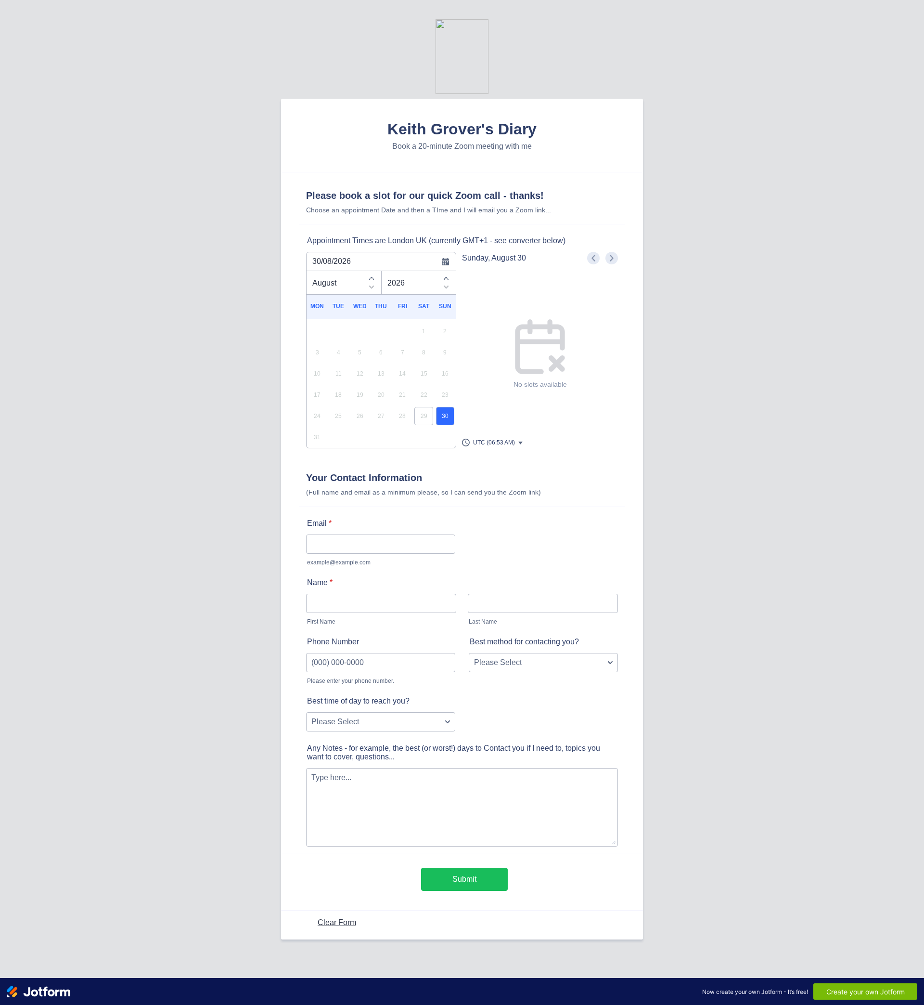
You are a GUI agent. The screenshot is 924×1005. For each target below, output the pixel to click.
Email (319, 523)
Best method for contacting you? (524, 642)
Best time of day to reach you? (358, 701)
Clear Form (337, 922)
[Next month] (371, 288)
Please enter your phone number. (350, 681)
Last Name (483, 621)
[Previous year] (446, 277)
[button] (493, 442)
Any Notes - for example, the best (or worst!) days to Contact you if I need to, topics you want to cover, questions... (453, 752)
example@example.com (339, 562)
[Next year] (446, 288)
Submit (464, 879)
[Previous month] (371, 277)
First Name (321, 621)
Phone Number (333, 642)
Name (320, 582)
